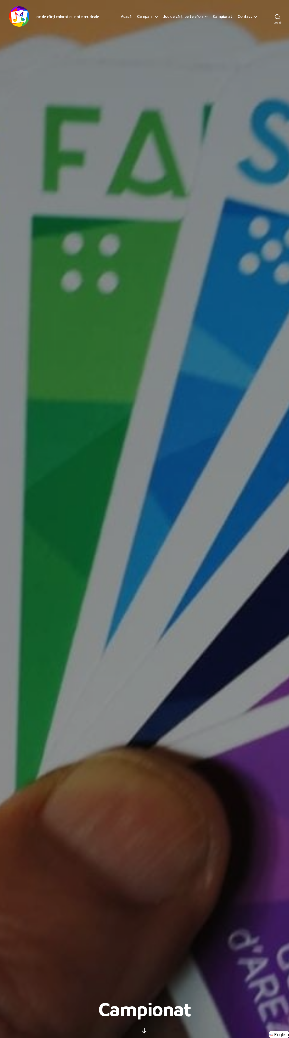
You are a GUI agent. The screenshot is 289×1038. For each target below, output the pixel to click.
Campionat (222, 16)
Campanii (145, 16)
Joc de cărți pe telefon (183, 16)
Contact (245, 16)
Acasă (126, 16)
